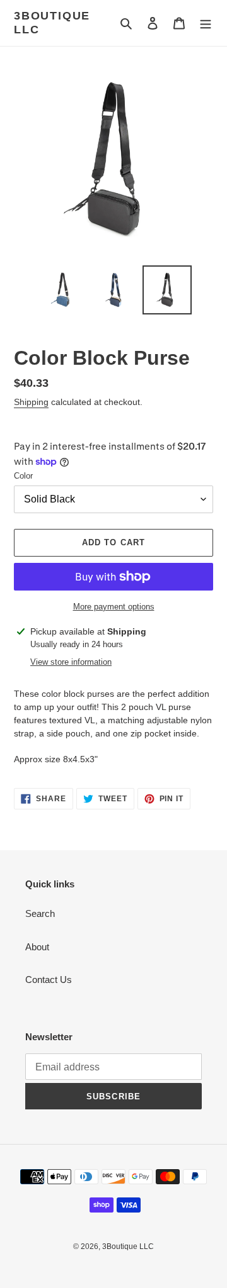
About (37, 946)
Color (23, 475)
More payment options (113, 606)
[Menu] (205, 22)
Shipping (31, 402)
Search (40, 913)
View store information (71, 662)
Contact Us (48, 979)
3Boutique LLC (52, 22)
